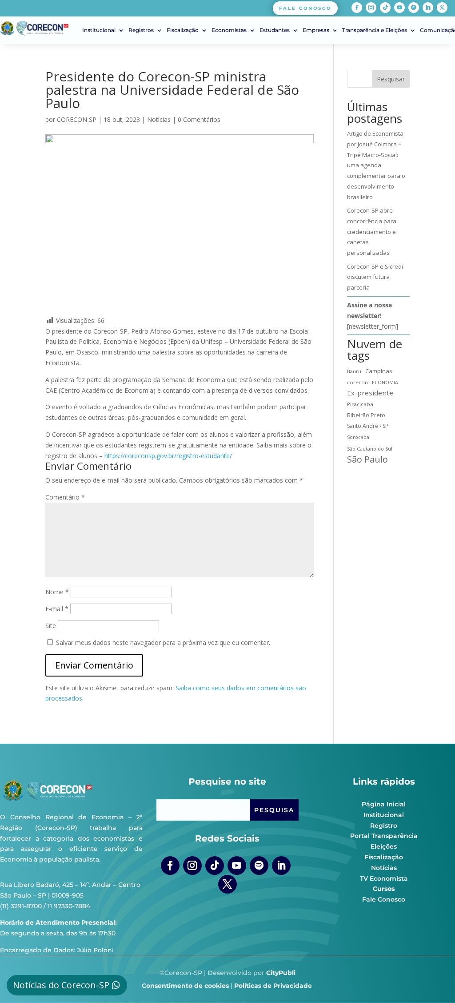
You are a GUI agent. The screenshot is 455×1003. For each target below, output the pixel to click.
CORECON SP (76, 119)
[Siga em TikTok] (385, 7)
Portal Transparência (384, 836)
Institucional (99, 30)
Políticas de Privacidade (273, 986)
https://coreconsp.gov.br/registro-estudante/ (168, 455)
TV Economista (384, 878)
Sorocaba (358, 437)
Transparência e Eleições (374, 30)
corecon (357, 382)
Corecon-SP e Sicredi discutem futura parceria (375, 277)
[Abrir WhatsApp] (432, 980)
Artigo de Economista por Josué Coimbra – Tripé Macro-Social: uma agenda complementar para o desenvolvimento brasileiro (376, 165)
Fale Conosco (383, 899)
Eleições (384, 846)
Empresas (316, 30)
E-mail (56, 608)
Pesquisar (391, 79)
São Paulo (367, 459)
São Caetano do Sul (369, 448)
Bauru (354, 371)
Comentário (65, 497)
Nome (57, 592)
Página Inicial (384, 804)
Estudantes (274, 30)
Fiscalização (183, 30)
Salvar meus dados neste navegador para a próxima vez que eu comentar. (163, 642)
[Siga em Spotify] (413, 7)
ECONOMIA (385, 382)
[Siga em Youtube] (399, 7)
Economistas (229, 30)
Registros (141, 30)
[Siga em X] (442, 7)
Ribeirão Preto (366, 415)
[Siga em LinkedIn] (428, 7)
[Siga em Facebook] (356, 7)
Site (50, 625)
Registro (383, 826)
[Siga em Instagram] (371, 7)
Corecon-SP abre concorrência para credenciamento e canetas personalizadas (371, 231)
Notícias (159, 119)
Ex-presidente (370, 392)
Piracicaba (360, 404)
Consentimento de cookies (185, 986)
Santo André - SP (367, 426)
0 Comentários (199, 119)
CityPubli (280, 973)
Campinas (378, 371)
